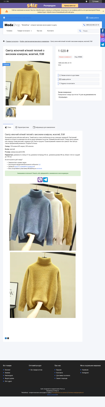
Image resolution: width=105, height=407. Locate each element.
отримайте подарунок (27, 166)
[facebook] (6, 338)
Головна (9, 31)
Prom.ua (62, 389)
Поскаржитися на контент (59, 392)
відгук (17, 166)
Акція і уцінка (9, 378)
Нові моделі (9, 375)
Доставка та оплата (63, 375)
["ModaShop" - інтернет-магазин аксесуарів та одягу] (12, 25)
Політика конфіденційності (76, 392)
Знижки (7, 373)
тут (39, 164)
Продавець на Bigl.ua (52, 390)
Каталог (7, 370)
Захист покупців (61, 378)
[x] (8, 338)
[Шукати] (80, 31)
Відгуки (58, 370)
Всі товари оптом (36, 370)
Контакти (50, 31)
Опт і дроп (8, 381)
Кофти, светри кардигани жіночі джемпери (34, 41)
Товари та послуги (23, 31)
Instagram (85, 373)
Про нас (39, 31)
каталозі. (39, 168)
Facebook (85, 370)
